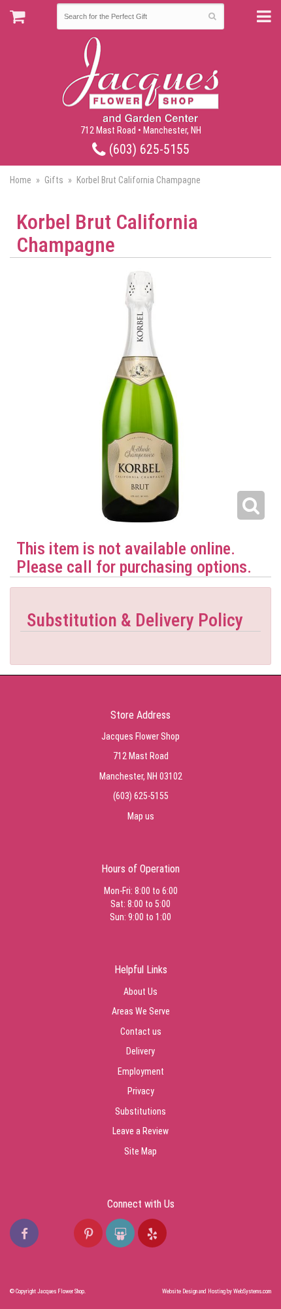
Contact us (140, 1031)
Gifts (53, 180)
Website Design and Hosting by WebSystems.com (216, 1291)
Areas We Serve (141, 1011)
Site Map (140, 1151)
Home (20, 180)
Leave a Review (140, 1131)
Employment (141, 1071)
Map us (140, 816)
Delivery (140, 1051)
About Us (140, 991)
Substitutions (140, 1111)
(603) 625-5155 (148, 149)
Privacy (140, 1091)
